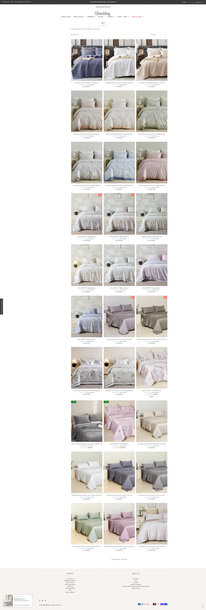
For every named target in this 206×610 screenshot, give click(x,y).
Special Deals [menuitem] (137, 17)
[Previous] (55, 2)
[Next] (150, 2)
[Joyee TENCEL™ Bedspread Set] (119, 265)
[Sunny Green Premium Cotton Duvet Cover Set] (86, 523)
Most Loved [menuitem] (66, 17)
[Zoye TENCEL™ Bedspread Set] (86, 316)
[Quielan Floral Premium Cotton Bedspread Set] (119, 162)
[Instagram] (42, 601)
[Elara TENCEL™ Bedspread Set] (151, 265)
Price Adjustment (70, 584)
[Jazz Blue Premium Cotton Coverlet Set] (86, 60)
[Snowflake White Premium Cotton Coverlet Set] (119, 60)
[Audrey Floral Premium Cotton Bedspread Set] (151, 111)
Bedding (91, 17)
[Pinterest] (45, 601)
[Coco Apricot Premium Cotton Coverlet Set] (151, 60)
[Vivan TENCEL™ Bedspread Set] (86, 265)
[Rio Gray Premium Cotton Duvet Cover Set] (151, 472)
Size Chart (70, 586)
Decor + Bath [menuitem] (122, 17)
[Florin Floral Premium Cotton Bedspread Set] (151, 162)
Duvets (100, 17)
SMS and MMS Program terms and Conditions (135, 586)
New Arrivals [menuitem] (78, 17)
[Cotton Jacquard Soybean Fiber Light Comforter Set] (86, 421)
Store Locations (19, 2)
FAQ (11, 2)
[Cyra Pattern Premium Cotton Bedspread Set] (151, 523)
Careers (135, 582)
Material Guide (70, 588)
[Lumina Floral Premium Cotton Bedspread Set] (86, 162)
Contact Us (6, 2)
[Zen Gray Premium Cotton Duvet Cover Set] (119, 316)
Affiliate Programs (136, 584)
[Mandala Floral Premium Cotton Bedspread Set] (119, 368)
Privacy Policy (136, 588)
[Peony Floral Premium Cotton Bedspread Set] (86, 368)
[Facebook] (39, 601)
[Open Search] (190, 2)
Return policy (70, 582)
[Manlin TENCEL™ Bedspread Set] (151, 368)
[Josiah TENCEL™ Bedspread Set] (86, 214)
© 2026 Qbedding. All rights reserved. (50, 605)
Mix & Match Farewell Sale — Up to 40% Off (103, 2)
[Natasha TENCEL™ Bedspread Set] (151, 214)
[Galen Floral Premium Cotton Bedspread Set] (86, 111)
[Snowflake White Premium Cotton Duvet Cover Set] (86, 472)
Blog (136, 580)
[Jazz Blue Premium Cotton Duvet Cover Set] (119, 472)
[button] (185, 2)
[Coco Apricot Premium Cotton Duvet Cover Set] (151, 421)
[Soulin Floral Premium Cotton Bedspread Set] (119, 111)
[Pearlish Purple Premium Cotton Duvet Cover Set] (119, 523)
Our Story (27, 2)
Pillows (110, 17)
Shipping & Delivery (70, 580)
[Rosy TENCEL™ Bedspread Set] (119, 421)
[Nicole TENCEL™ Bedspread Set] (119, 214)
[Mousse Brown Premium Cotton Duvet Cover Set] (151, 316)
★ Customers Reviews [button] (1, 306)
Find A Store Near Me (103, 7)
